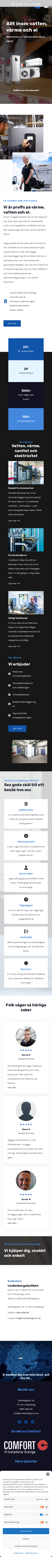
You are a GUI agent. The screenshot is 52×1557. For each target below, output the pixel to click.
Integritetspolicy (31, 1553)
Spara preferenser (26, 1546)
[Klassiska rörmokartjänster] (22, 674)
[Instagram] (26, 1422)
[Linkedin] (32, 1422)
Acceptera (26, 1531)
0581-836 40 (22, 1312)
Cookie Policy (18, 1553)
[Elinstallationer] (18, 694)
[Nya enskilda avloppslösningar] (22, 715)
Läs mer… (12, 1087)
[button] (47, 1474)
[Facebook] (19, 1422)
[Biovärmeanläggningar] (22, 704)
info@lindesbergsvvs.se (28, 1318)
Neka (26, 1538)
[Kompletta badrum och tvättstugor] (22, 685)
